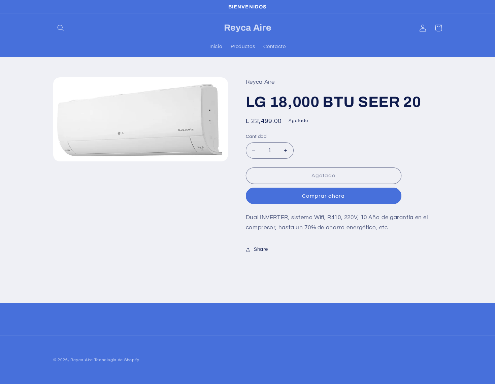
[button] (61, 28)
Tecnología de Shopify (116, 360)
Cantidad (256, 136)
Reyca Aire (81, 360)
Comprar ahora (323, 196)
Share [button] (261, 249)
